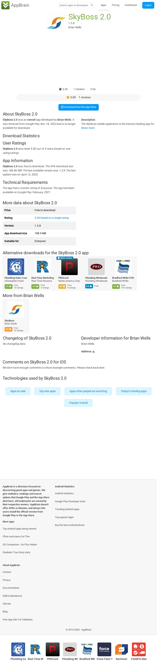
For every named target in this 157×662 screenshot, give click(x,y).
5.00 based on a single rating (52, 218)
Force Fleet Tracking (104, 659)
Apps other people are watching (88, 391)
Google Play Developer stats (70, 501)
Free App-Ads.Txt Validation (18, 619)
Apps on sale (17, 391)
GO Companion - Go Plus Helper (20, 544)
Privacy (7, 580)
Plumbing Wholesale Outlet (96, 277)
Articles (7, 603)
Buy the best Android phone (69, 525)
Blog (5, 611)
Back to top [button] (148, 630)
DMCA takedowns (12, 595)
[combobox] (74, 5)
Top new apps (47, 391)
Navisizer (121, 659)
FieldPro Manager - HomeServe (139, 659)
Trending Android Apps (67, 509)
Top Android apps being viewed (19, 528)
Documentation (11, 587)
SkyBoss (9, 320)
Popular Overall (79, 402)
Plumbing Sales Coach (16, 277)
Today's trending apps (134, 391)
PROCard (63, 277)
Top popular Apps (64, 517)
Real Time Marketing (43, 277)
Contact (7, 572)
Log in (148, 5)
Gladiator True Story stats (16, 552)
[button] (117, 352)
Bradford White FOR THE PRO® (123, 277)
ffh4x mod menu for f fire (16, 536)
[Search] (91, 5)
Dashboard (131, 5)
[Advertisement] (78, 60)
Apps (103, 5)
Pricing (115, 5)
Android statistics (64, 493)
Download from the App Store (80, 107)
